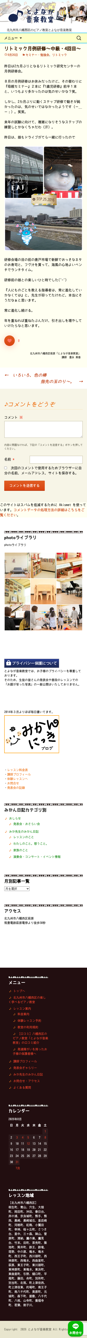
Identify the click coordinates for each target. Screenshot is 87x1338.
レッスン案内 (22, 1008)
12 (28, 1143)
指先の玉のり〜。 (62, 381)
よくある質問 (22, 1087)
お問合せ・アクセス (26, 1080)
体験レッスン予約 (29, 1020)
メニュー (11, 38)
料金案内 (23, 1014)
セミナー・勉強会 (37, 54)
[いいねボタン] (9, 340)
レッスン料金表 (17, 769)
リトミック (59, 54)
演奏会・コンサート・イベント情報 (37, 856)
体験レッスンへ (17, 778)
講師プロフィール (19, 774)
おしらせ (15, 818)
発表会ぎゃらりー (25, 1067)
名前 (9, 459)
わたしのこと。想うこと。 (31, 843)
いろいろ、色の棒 (25, 375)
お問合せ (13, 783)
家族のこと (20, 850)
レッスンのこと (23, 837)
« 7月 (16, 1168)
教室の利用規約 (28, 1027)
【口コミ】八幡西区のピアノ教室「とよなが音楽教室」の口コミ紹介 (30, 1038)
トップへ (19, 990)
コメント (13, 417)
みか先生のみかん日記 (24, 831)
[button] (17, 565)
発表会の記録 (16, 787)
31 (17, 1162)
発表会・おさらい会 (26, 823)
